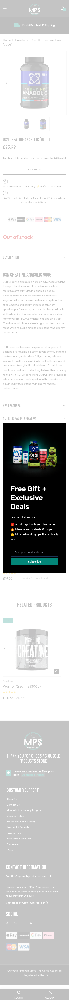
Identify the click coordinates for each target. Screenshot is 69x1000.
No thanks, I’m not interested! (34, 578)
